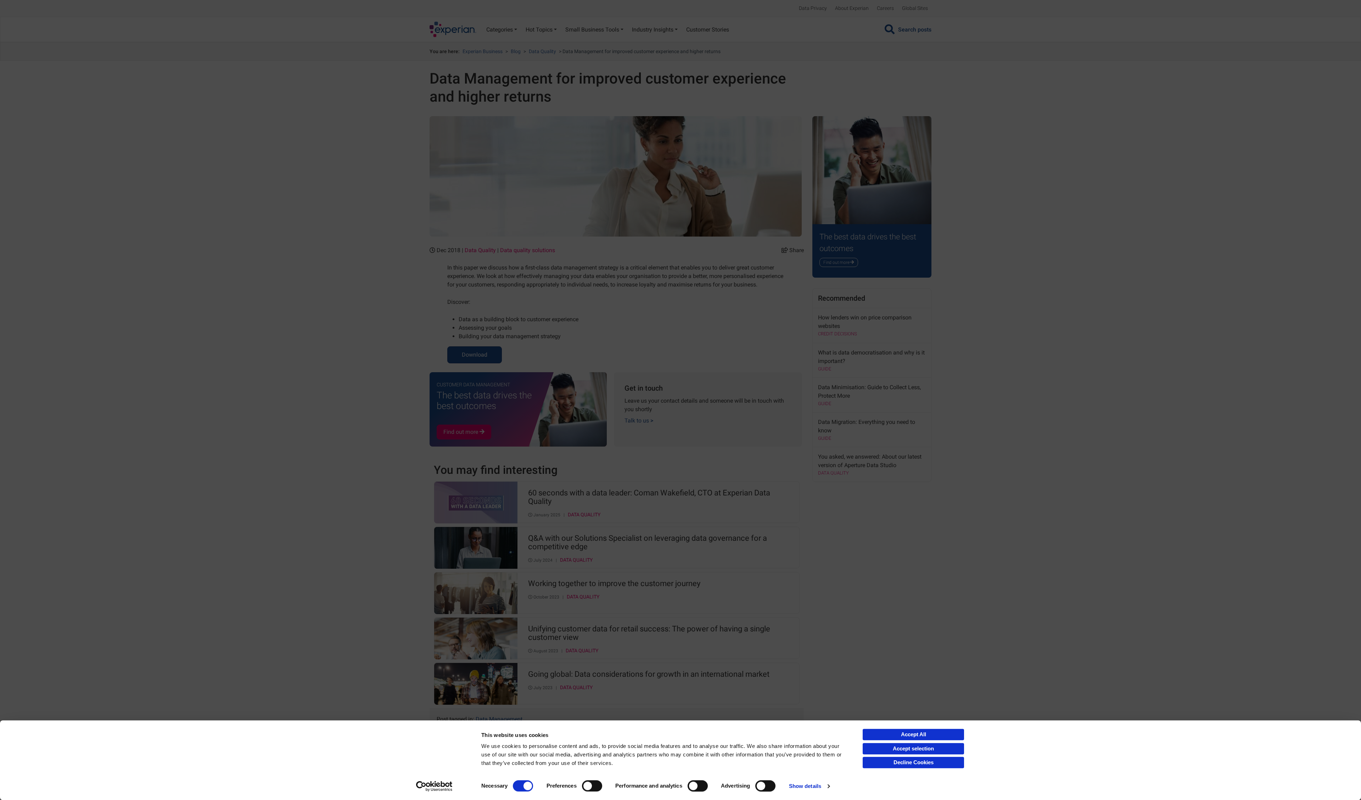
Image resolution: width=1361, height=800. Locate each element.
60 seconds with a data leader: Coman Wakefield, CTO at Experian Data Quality (649, 497)
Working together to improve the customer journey (614, 583)
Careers (885, 8)
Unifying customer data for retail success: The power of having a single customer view (649, 633)
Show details (805, 786)
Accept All (913, 734)
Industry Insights (652, 29)
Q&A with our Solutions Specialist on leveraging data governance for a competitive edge (647, 542)
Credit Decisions (837, 333)
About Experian (852, 8)
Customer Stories (707, 29)
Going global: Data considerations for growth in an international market (648, 674)
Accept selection (913, 748)
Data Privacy (813, 8)
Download (474, 354)
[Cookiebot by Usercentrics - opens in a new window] (434, 786)
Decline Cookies (914, 762)
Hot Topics (539, 29)
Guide (824, 368)
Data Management (499, 719)
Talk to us (639, 420)
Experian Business (483, 51)
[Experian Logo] (453, 29)
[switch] (592, 786)
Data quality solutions (527, 250)
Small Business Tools (592, 29)
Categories (499, 29)
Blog (516, 51)
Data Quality (542, 51)
